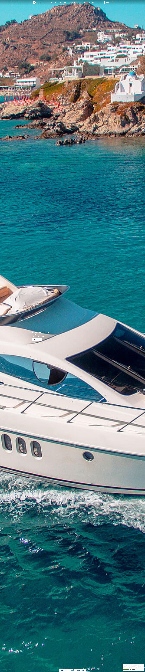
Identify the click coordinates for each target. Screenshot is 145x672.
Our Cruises (63, 2)
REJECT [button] (132, 669)
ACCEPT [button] (126, 669)
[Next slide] (47, 552)
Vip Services (72, 2)
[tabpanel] (72, 554)
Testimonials (82, 2)
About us (91, 2)
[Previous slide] (47, 556)
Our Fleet (53, 2)
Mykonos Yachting (37, 2)
